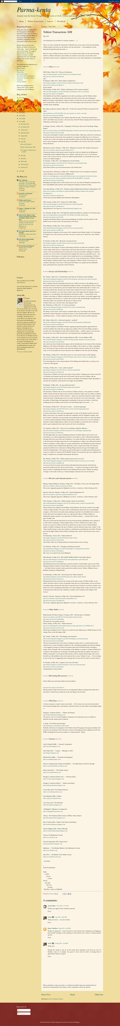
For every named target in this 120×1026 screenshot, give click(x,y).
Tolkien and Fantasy (25, 200)
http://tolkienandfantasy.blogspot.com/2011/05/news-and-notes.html (63, 228)
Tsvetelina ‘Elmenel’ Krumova (26, 76)
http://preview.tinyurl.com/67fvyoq (53, 411)
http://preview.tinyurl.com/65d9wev (53, 667)
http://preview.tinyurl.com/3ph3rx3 (53, 85)
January (23, 167)
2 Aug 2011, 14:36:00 (64, 928)
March (23, 161)
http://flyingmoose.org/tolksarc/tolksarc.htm (56, 725)
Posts (20, 1010)
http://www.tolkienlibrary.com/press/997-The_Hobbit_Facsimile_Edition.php (65, 215)
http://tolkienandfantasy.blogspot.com (71, 208)
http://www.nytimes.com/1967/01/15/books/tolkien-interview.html (62, 617)
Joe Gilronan (20, 70)
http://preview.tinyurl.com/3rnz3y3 (53, 579)
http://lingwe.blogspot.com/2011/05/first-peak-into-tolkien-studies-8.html (64, 577)
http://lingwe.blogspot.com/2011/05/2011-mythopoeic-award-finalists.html (65, 163)
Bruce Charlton (52, 928)
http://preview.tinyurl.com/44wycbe (53, 76)
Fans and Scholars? (26, 144)
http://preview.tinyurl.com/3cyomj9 (53, 132)
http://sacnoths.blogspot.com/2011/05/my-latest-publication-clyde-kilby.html (65, 559)
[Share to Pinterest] (70, 894)
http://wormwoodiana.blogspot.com (53, 779)
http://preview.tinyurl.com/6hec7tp (53, 230)
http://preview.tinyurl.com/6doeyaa (53, 195)
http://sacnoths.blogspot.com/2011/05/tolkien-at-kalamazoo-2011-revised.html (66, 91)
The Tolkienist (23, 180)
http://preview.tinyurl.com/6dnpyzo (53, 551)
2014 (20, 112)
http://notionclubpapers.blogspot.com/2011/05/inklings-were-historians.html (65, 638)
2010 (20, 171)
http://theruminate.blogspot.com (52, 805)
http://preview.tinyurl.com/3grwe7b (53, 372)
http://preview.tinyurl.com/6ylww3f (53, 245)
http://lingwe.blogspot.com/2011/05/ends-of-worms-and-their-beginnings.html (66, 409)
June (22, 141)
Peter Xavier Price (22, 74)
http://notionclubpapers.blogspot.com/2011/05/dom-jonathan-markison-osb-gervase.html (69, 339)
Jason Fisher (52, 906)
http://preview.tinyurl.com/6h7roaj (53, 432)
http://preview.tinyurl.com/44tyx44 (53, 324)
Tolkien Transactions (35, 21)
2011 (20, 121)
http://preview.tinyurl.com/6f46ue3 (53, 561)
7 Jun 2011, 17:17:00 (62, 906)
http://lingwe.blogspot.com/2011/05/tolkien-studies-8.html (60, 538)
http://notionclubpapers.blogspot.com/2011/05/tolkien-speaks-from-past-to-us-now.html (68, 461)
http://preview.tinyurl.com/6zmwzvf (53, 206)
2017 (20, 104)
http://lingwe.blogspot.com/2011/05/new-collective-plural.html (61, 370)
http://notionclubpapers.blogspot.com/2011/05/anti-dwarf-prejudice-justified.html (67, 322)
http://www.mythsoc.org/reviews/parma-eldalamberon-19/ (60, 598)
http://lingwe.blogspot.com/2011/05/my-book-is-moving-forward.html (63, 243)
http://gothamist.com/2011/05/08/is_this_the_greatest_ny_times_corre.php (65, 113)
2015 (20, 109)
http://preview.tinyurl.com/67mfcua (53, 180)
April (22, 158)
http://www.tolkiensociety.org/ (52, 857)
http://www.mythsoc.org (50, 837)
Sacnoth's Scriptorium (25, 193)
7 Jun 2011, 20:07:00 (60, 917)
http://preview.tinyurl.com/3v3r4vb (53, 165)
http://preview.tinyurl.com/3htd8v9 (53, 94)
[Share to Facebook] (69, 894)
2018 (20, 101)
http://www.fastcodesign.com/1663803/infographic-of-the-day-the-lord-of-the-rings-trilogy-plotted (72, 130)
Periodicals (61, 21)
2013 (20, 115)
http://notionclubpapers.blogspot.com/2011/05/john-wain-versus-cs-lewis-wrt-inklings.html (69, 357)
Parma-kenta (34, 9)
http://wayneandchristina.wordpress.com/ (55, 766)
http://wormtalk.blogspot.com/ (52, 759)
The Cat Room (23, 195)
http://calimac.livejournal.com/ (52, 798)
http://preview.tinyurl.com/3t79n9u (53, 359)
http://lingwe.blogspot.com (51, 753)
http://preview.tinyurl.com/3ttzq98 (53, 115)
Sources (50, 21)
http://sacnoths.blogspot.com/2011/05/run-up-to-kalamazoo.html (62, 74)
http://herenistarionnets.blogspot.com (54, 818)
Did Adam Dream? (24, 241)
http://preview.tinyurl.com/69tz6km (53, 619)
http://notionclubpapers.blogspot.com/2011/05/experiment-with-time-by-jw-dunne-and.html (70, 279)
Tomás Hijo (20, 72)
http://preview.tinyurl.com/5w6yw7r (53, 687)
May (22, 155)
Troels (50, 917)
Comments (22, 1013)
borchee (64, 1022)
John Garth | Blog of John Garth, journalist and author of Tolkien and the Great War (27, 217)
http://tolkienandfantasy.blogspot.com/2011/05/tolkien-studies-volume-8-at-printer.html (68, 503)
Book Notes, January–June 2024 (27, 234)
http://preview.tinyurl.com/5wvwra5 (53, 628)
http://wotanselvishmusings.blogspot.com (55, 831)
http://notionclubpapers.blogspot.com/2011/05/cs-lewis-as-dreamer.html (64, 307)
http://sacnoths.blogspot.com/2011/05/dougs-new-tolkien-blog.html (63, 204)
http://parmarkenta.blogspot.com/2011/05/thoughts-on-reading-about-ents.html (66, 548)
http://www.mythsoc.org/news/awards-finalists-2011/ (58, 150)
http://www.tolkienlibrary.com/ (52, 772)
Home (21, 21)
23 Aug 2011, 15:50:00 (61, 943)
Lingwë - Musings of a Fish (27, 208)
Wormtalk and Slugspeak (26, 246)
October (23, 130)
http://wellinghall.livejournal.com (53, 811)
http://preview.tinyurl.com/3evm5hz (53, 342)
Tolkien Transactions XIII (27, 147)
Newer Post (45, 995)
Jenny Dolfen (21, 68)
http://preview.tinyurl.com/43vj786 (53, 540)
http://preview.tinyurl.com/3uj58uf (53, 505)
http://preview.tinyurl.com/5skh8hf (53, 641)
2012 (20, 118)
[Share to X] (67, 894)
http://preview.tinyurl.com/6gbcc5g (53, 463)
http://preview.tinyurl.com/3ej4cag (53, 389)
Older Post (99, 995)
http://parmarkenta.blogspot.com (52, 844)
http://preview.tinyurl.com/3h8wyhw (53, 600)
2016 (20, 106)
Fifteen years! (22, 210)
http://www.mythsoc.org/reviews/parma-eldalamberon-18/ (60, 494)
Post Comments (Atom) (56, 999)
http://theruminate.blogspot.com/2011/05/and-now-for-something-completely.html (67, 430)
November (24, 127)
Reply (49, 911)
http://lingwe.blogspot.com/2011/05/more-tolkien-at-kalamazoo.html (63, 83)
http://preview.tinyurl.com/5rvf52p (53, 217)
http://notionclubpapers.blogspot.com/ (54, 824)
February (23, 164)
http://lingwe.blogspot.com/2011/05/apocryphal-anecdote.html (61, 387)
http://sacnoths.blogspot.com (51, 746)
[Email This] (63, 894)
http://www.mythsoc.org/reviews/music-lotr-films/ (57, 486)
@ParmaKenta (21, 282)
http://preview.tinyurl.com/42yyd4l (53, 281)
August (23, 136)
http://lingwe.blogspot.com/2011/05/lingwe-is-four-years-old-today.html (64, 664)
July (22, 139)
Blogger (77, 1022)
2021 (20, 98)
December (24, 124)
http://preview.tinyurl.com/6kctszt (53, 309)
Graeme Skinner (21, 81)
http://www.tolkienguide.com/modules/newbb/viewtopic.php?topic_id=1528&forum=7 (68, 625)
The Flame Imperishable (26, 239)
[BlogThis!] (65, 894)
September (24, 133)
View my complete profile (24, 351)
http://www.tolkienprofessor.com (52, 792)
